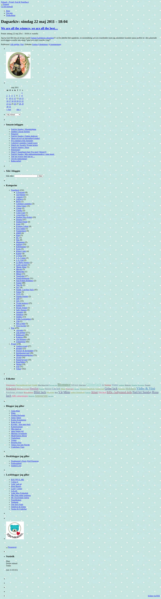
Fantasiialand (16, 463)
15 (23, 98)
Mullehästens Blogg (19, 436)
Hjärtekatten (11, 385)
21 (20, 101)
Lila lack (56, 388)
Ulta (17, 321)
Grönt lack (111, 388)
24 (10, 104)
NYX (18, 294)
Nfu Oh (19, 285)
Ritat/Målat (20, 362)
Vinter (115, 384)
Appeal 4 (19, 197)
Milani (18, 274)
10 (10, 98)
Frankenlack (21, 231)
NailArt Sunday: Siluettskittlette (23, 129)
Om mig (9, 13)
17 (10, 101)
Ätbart (94, 392)
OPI (17, 299)
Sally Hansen (21, 310)
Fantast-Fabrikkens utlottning (42, 38)
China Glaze (21, 206)
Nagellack (15, 190)
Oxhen (13, 440)
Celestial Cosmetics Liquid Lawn (24, 143)
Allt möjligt (14, 44)
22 (23, 101)
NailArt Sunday (142, 392)
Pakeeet (48, 389)
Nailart (19, 283)
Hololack (131, 388)
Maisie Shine (21, 267)
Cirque (19, 208)
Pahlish (19, 305)
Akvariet (19, 330)
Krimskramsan (17, 427)
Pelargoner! (15, 150)
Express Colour (22, 226)
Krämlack (11, 388)
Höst (56, 392)
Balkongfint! (16, 161)
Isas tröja (50, 396)
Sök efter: (10, 176)
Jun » (18, 109)
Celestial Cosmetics (24, 204)
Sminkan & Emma (18, 507)
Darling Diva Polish (24, 217)
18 (12, 101)
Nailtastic (14, 502)
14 (20, 98)
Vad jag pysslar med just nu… (23, 156)
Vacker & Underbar (19, 509)
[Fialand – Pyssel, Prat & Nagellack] (5, 4)
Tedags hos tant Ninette (20, 445)
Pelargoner (50, 392)
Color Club (20, 213)
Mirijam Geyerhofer (19, 433)
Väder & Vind (145, 388)
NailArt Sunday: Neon (20, 147)
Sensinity (19, 312)
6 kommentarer (55, 44)
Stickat (19, 364)
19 (15, 101)
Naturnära (121, 389)
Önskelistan (10, 15)
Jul (103, 385)
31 (10, 107)
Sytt (17, 366)
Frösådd (34, 385)
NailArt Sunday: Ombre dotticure (24, 136)
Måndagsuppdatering (24, 355)
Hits (17, 240)
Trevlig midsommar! (19, 159)
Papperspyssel (21, 360)
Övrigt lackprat (22, 303)
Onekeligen (15, 438)
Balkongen (20, 335)
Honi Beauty (16, 486)
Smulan (34, 388)
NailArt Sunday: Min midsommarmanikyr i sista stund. (32, 154)
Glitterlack (93, 384)
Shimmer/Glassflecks (87, 389)
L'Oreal (19, 256)
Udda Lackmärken (23, 319)
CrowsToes (20, 215)
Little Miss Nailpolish (19, 493)
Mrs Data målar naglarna (21, 495)
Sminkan (19, 314)
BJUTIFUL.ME (17, 480)
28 (20, 104)
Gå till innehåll (7, 7)
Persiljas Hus (16, 442)
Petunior (41, 389)
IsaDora (19, 244)
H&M (18, 233)
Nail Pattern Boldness (24, 281)
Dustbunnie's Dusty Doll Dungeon (25, 461)
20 (17, 101)
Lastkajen (121, 385)
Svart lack (70, 389)
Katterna (19, 337)
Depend (19, 219)
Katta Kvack (16, 422)
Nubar (18, 292)
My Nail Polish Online (20, 498)
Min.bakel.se (16, 429)
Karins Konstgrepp (18, 420)
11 (12, 98)
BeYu (18, 201)
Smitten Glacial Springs (20, 132)
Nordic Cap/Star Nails (25, 290)
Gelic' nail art (16, 484)
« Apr (8, 109)
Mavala (19, 269)
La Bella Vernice (22, 262)
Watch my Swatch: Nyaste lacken (24, 145)
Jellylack (74, 385)
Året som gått (53, 385)
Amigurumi (41, 395)
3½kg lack (82, 385)
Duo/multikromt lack (23, 385)
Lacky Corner (16, 489)
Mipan (63, 389)
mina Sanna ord (17, 431)
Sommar (108, 385)
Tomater (147, 385)
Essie (18, 224)
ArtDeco (19, 199)
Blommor (64, 384)
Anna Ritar (15, 411)
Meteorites (20, 271)
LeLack (14, 491)
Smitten (19, 317)
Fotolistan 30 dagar (14, 392)
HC (17, 238)
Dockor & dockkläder (24, 351)
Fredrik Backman (18, 415)
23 (7, 104)
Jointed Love (16, 466)
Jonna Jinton (16, 418)
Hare (18, 235)
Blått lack (40, 392)
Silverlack (31, 396)
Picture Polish (21, 308)
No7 (18, 287)
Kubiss (19, 253)
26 (15, 104)
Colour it (14, 482)
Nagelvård (20, 276)
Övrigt (18, 357)
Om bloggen (21, 339)
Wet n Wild (20, 323)
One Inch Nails (17, 504)
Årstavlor (134, 385)
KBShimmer (21, 247)
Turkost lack (99, 389)
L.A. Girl (20, 260)
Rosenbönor (28, 392)
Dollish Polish (21, 222)
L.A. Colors (21, 258)
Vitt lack (102, 392)
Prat (22, 44)
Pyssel (13, 344)
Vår (60, 392)
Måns (66, 392)
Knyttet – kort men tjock (20, 424)
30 (7, 107)
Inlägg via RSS (154, 596)
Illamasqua (20, 242)
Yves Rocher (21, 326)
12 (15, 98)
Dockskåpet (141, 385)
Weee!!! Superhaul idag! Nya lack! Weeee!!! (28, 152)
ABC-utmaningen (20, 396)
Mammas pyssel (23, 389)
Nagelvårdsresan (22, 278)
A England (20, 192)
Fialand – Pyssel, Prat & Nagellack (15, 2)
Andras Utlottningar (40, 44)
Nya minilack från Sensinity (22, 141)
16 (7, 101)
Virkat (18, 369)
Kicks (18, 249)
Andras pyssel (21, 346)
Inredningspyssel (22, 353)
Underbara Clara (17, 447)
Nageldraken (16, 500)
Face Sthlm (20, 229)
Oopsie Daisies (22, 296)
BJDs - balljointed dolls (119, 392)
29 (23, 104)
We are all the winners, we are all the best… (29, 28)
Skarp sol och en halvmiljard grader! (25, 138)
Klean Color (21, 251)
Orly (18, 301)
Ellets (13, 413)
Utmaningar (21, 342)
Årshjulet (88, 392)
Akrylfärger (20, 195)
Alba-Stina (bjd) (43, 385)
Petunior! (14, 134)
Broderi (19, 348)
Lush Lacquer (21, 265)
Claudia (19, 210)
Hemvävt (128, 385)
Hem (8, 11)
